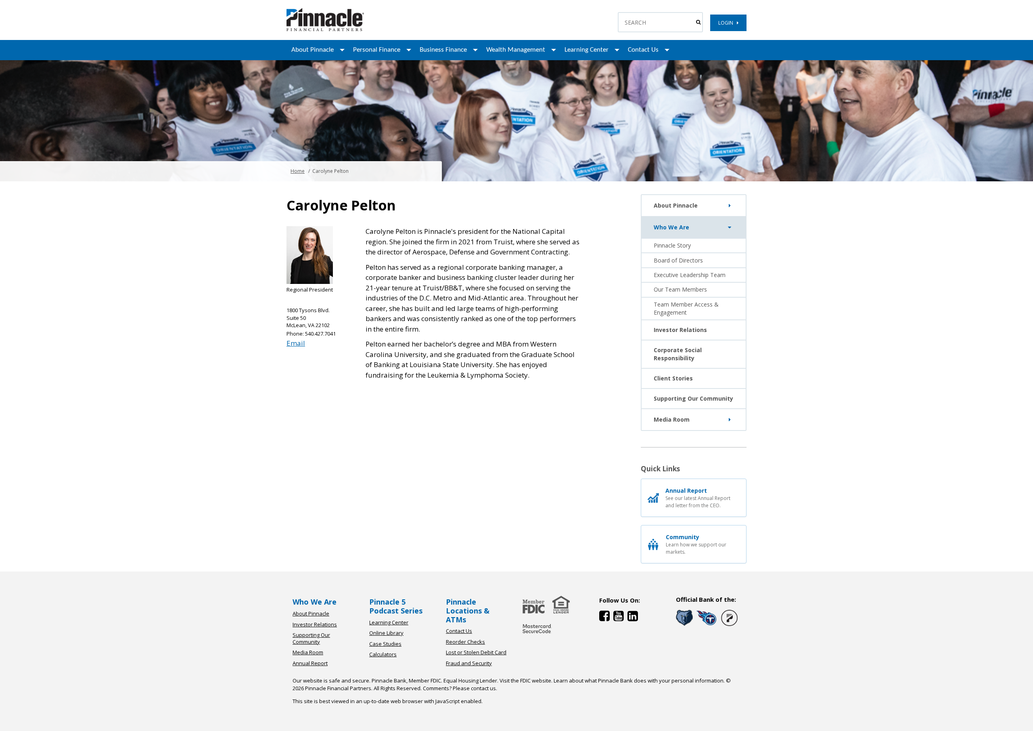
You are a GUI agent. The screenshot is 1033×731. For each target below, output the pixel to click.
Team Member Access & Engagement (686, 308)
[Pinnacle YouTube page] (620, 617)
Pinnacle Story (672, 245)
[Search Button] (698, 22)
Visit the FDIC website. (526, 680)
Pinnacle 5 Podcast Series (395, 606)
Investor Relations (680, 330)
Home (298, 171)
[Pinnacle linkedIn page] (633, 617)
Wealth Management (515, 49)
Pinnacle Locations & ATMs (467, 610)
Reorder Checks (465, 641)
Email (295, 343)
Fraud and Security (469, 663)
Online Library (386, 632)
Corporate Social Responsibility (678, 354)
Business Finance (443, 49)
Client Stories (673, 378)
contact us (483, 688)
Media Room (672, 419)
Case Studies (385, 643)
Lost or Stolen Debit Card (476, 652)
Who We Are (671, 227)
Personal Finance (376, 49)
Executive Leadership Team (690, 275)
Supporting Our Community (693, 398)
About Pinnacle (312, 49)
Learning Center (587, 49)
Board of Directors (678, 260)
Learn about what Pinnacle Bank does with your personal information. (639, 680)
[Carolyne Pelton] (325, 29)
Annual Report (310, 663)
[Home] (537, 634)
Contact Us (643, 49)
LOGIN (727, 22)
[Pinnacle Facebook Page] (606, 617)
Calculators (383, 654)
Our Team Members (680, 289)
